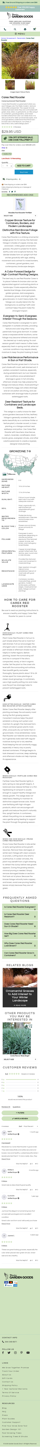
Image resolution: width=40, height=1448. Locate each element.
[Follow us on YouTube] (28, 1353)
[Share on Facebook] (9, 192)
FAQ (4, 1411)
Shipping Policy (10, 1385)
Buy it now (24, 172)
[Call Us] (5, 29)
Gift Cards (7, 1378)
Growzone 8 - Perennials (16, 38)
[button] (20, 127)
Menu (21, 34)
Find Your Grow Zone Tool (14, 1426)
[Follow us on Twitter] (9, 1353)
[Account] (25, 29)
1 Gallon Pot (6, 154)
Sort (20, 1126)
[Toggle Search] (15, 29)
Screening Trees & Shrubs (15, 1436)
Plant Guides (8, 1419)
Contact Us (7, 1382)
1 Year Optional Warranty (15, 1389)
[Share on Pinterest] (15, 192)
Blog (4, 1408)
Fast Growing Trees (12, 1433)
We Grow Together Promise (15, 1367)
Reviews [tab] (6, 1107)
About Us (6, 1375)
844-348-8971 (11, 1342)
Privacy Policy (9, 1396)
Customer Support (11, 1422)
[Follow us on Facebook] (3, 1353)
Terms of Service (10, 1392)
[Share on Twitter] (12, 192)
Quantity (5, 162)
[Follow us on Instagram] (15, 1353)
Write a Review (25, 1119)
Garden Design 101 (11, 1429)
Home (3, 38)
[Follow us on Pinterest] (21, 1353)
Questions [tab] (16, 1107)
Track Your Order (10, 1371)
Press (5, 1415)
